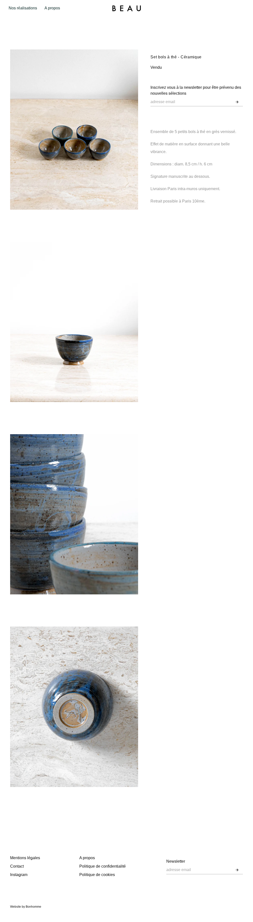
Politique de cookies (97, 875)
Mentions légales (25, 858)
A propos (52, 8)
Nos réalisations (23, 8)
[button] (237, 102)
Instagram (18, 875)
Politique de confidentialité (102, 866)
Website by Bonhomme (25, 906)
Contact (17, 866)
